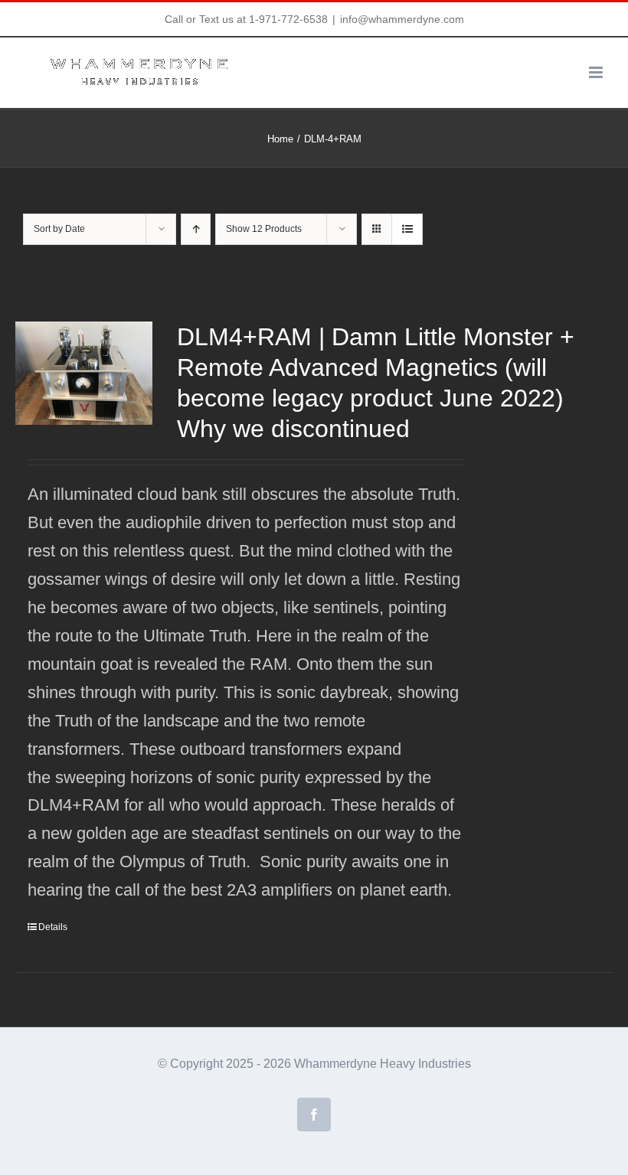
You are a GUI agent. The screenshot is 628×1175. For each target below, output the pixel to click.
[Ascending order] (196, 229)
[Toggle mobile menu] (597, 72)
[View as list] (407, 229)
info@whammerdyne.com (402, 19)
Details (52, 927)
